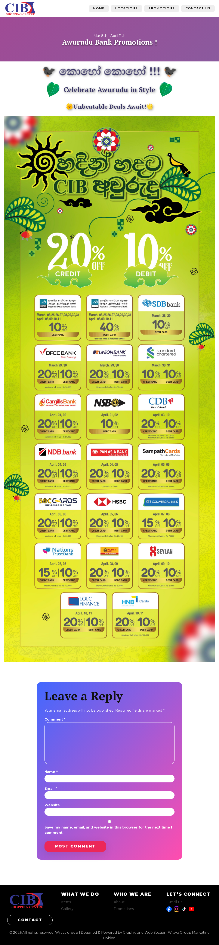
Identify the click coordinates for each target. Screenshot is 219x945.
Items (66, 902)
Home (99, 8)
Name (51, 772)
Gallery (67, 909)
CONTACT (30, 920)
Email (50, 788)
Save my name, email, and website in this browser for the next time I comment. (108, 830)
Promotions (161, 8)
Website (52, 805)
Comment (54, 719)
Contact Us (197, 8)
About (119, 902)
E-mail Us (174, 902)
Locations (126, 8)
